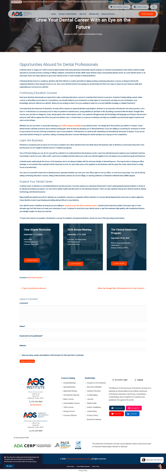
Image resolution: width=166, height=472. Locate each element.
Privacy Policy (92, 415)
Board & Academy (94, 419)
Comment (24, 303)
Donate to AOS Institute (96, 383)
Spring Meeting (69, 387)
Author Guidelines (94, 407)
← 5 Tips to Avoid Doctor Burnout (33, 288)
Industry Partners (94, 391)
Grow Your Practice (34, 278)
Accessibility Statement (83, 466)
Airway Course (69, 411)
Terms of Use (95, 466)
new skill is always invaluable (70, 126)
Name (22, 326)
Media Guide (92, 403)
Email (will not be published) (31, 336)
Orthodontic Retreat (71, 395)
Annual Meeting (69, 383)
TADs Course (68, 407)
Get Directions (35, 405)
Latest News (92, 411)
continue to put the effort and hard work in (81, 205)
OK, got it (9, 466)
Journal (90, 399)
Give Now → (111, 2)
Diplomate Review (70, 391)
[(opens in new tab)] (47, 445)
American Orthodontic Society (90, 34)
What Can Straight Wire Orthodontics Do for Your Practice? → (122, 288)
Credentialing (92, 395)
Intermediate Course (71, 403)
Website (23, 345)
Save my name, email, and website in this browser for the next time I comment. (53, 355)
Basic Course (68, 399)
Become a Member (94, 387)
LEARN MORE (32, 260)
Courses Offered (69, 415)
